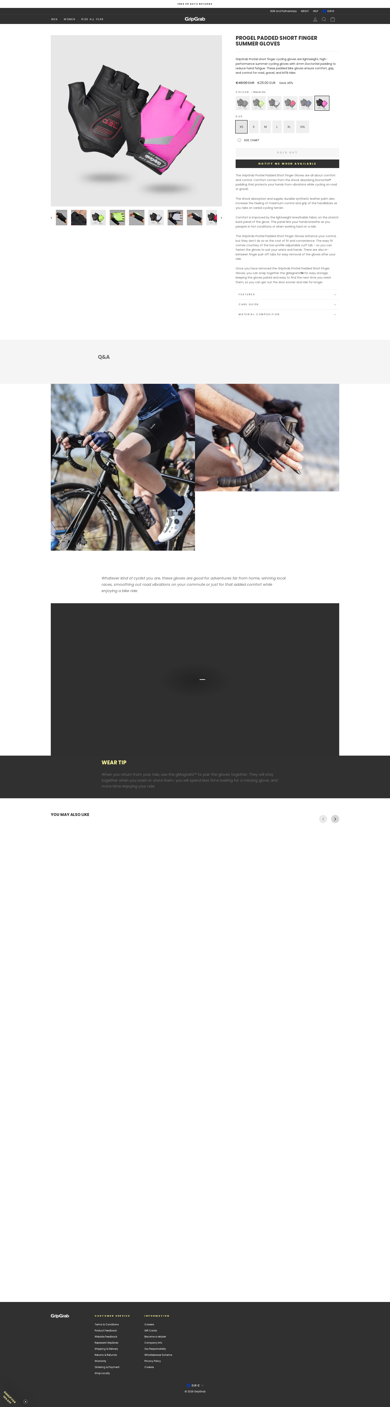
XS (241, 127)
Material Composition (259, 314)
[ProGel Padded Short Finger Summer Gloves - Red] (64, 1276)
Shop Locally (102, 1373)
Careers (149, 1324)
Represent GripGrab (106, 1342)
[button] (12, 1395)
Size (239, 116)
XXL (302, 127)
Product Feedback (106, 1330)
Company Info (153, 1342)
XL (288, 127)
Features (247, 294)
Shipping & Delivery (106, 1349)
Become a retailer (155, 1336)
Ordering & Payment (107, 1367)
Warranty (100, 1361)
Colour (250, 92)
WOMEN (69, 19)
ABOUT (305, 11)
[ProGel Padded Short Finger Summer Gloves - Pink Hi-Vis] (71, 1276)
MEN (54, 19)
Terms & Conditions (107, 1324)
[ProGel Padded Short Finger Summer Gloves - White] (60, 1276)
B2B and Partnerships (283, 11)
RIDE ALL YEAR (92, 19)
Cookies (149, 1367)
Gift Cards (150, 1330)
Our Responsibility (155, 1349)
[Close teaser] (26, 1402)
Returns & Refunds (106, 1355)
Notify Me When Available (287, 164)
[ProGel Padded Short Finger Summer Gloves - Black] (53, 1276)
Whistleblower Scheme (158, 1355)
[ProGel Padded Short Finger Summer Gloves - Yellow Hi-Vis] (56, 1276)
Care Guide (249, 304)
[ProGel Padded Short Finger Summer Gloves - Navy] (67, 1276)
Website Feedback (106, 1336)
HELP (315, 11)
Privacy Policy (152, 1361)
